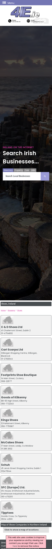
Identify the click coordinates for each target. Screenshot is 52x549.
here (15, 546)
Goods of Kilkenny (13, 397)
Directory (8, 170)
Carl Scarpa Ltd (12, 350)
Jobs (33, 170)
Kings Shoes (9, 420)
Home (3, 310)
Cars (27, 170)
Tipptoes (7, 513)
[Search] (45, 176)
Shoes (19, 310)
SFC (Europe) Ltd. (13, 487)
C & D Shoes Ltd (11, 327)
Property (19, 170)
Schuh (5, 465)
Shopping (11, 310)
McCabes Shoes (12, 442)
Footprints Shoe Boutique (19, 375)
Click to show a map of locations (21, 529)
